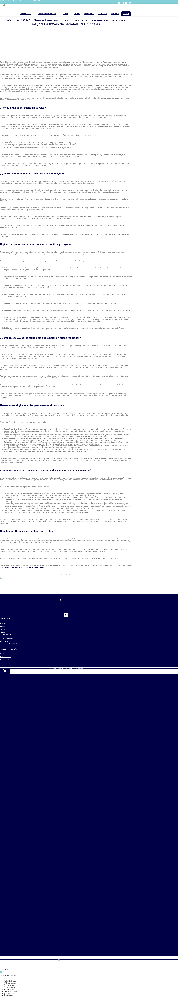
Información (3, 626)
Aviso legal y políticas (6, 654)
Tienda (77, 14)
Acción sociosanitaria (47, 14)
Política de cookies (5, 657)
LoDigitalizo (60, 668)
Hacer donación (4, 629)
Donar (126, 14)
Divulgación (89, 14)
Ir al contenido (4, 970)
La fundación (25, 14)
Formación (102, 14)
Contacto (115, 14)
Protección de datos (5, 660)
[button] (1, 972)
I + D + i (65, 14)
